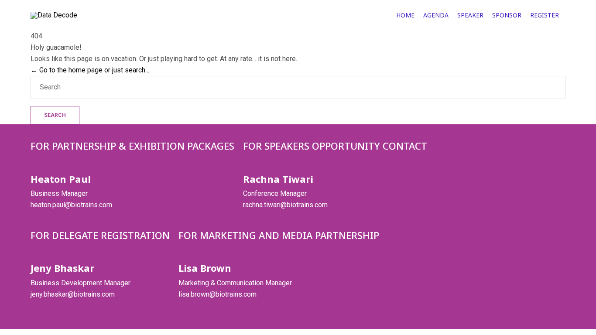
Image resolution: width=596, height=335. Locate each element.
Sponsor (506, 15)
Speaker (470, 15)
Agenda (436, 15)
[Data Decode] (82, 15)
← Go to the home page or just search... (90, 70)
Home (405, 15)
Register (544, 15)
